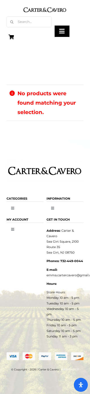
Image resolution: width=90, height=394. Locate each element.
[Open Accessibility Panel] (81, 385)
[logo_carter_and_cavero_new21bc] (45, 5)
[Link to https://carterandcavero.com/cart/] (11, 37)
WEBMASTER (70, 369)
